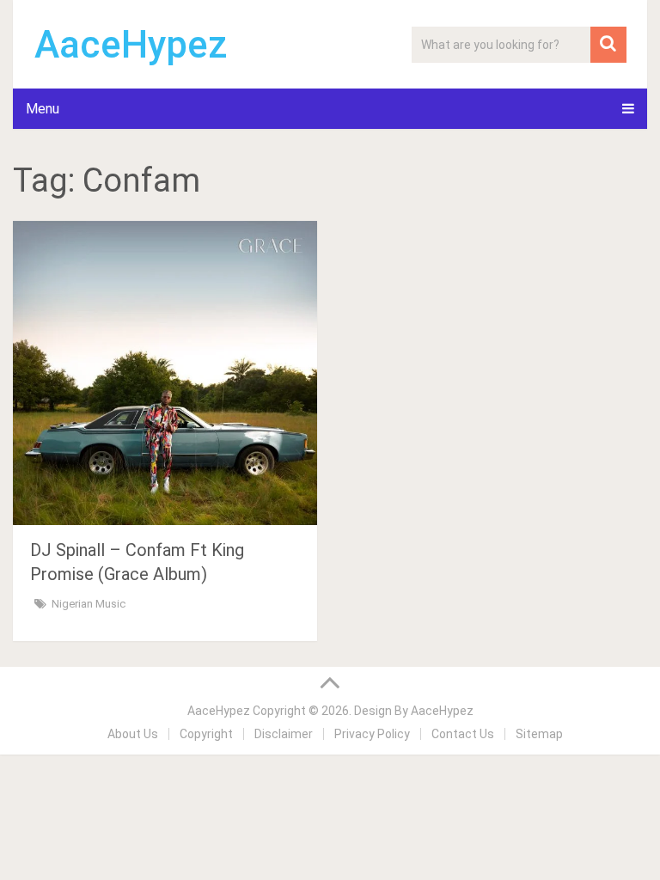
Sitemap (539, 734)
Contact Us (462, 734)
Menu (42, 109)
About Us (132, 734)
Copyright (206, 734)
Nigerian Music (88, 603)
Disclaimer (283, 734)
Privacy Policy (372, 734)
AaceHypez (131, 45)
